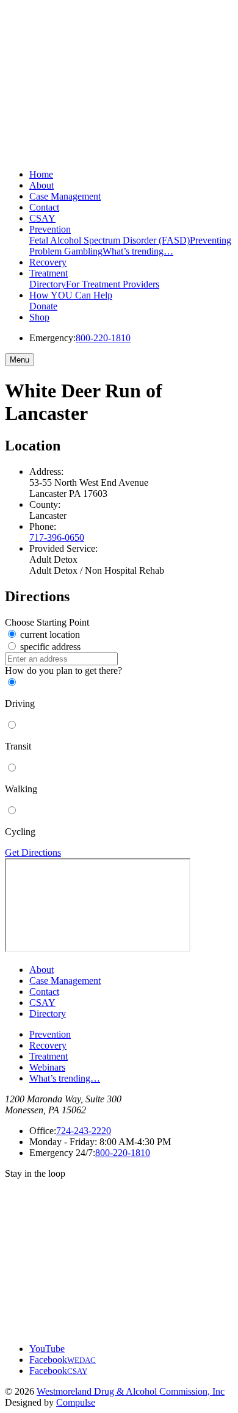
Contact (44, 207)
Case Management (65, 196)
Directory (47, 284)
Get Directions (33, 852)
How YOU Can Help (70, 295)
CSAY (42, 218)
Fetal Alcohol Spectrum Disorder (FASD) (109, 240)
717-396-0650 (56, 537)
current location (49, 634)
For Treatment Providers (112, 284)
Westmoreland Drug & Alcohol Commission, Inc (131, 1391)
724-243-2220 (83, 1131)
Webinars (47, 1067)
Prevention (50, 229)
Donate (43, 306)
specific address (49, 646)
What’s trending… (138, 251)
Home (41, 174)
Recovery (48, 262)
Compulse (75, 1402)
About (41, 185)
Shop (39, 317)
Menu (19, 359)
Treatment (48, 273)
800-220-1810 (103, 338)
